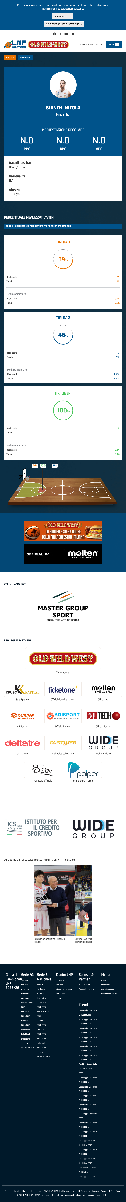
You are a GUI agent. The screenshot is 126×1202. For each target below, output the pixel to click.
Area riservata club (91, 44)
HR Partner (22, 726)
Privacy (66, 1191)
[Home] (36, 44)
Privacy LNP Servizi (79, 1191)
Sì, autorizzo (61, 16)
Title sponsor (63, 672)
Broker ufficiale (103, 753)
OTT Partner (22, 753)
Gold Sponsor (22, 699)
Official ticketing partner (62, 699)
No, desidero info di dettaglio (62, 24)
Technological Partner (63, 753)
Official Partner (63, 726)
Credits (118, 1191)
